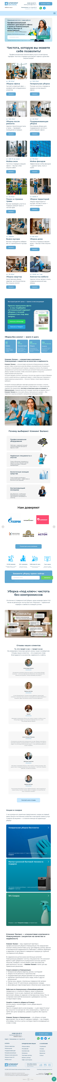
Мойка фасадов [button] (37, 161)
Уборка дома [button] (36, 239)
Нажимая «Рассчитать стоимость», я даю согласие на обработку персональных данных (25, 40)
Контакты (42, 1051)
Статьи (41, 1055)
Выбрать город (17, 1036)
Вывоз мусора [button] (13, 239)
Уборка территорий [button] (39, 199)
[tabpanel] (28, 624)
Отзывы (42, 1048)
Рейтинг (20, 31)
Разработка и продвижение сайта (40, 1074)
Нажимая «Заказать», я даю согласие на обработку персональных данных (29, 580)
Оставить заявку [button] (45, 3)
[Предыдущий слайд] (2, 526)
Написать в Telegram (16, 326)
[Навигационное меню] (54, 13)
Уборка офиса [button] (13, 84)
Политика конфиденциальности (44, 1069)
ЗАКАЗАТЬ (44, 37)
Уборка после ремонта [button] (13, 122)
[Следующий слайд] (54, 526)
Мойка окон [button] (12, 161)
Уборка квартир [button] (14, 277)
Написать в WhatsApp (16, 321)
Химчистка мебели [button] (39, 277)
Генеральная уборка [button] (40, 84)
